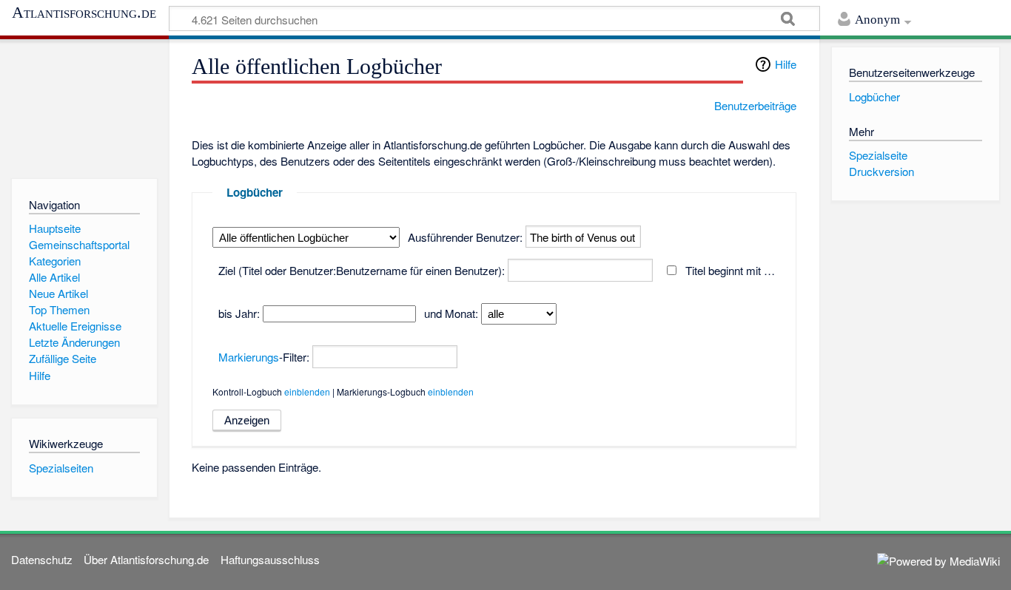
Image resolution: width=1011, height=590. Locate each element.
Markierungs (248, 356)
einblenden (307, 391)
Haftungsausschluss (270, 559)
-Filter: (263, 356)
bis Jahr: (239, 313)
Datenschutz (42, 559)
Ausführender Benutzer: (465, 237)
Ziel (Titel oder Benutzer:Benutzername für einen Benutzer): (361, 270)
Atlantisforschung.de (84, 12)
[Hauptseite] (84, 105)
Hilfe (785, 64)
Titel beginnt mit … (730, 270)
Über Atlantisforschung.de (146, 559)
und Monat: (451, 313)
